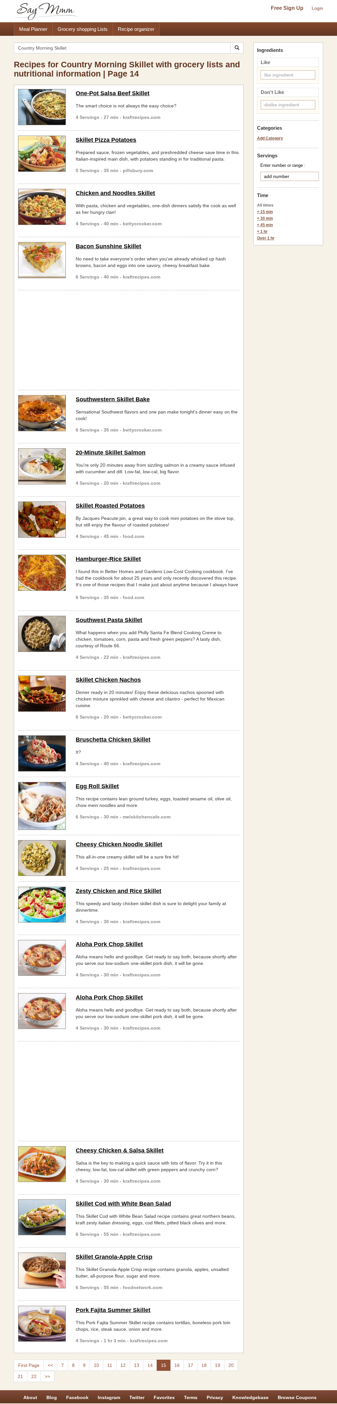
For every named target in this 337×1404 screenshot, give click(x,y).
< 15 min (265, 212)
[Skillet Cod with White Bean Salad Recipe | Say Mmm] (42, 1217)
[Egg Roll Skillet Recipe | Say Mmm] (42, 806)
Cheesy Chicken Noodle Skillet (119, 844)
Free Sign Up (287, 8)
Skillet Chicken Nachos (108, 680)
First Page (28, 1365)
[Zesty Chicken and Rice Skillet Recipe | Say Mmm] (42, 905)
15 (163, 1365)
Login (317, 8)
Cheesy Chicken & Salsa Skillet (120, 1150)
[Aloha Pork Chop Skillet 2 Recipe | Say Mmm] (42, 1011)
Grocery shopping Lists (83, 29)
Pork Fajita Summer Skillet (113, 1310)
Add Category (270, 138)
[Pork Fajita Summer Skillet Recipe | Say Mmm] (42, 1324)
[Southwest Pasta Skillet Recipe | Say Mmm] (42, 634)
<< (50, 1365)
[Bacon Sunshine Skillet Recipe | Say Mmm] (42, 260)
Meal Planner (33, 29)
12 (123, 1365)
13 (136, 1365)
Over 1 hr (265, 238)
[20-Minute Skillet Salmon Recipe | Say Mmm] (42, 466)
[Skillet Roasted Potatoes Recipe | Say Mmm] (42, 519)
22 (34, 1376)
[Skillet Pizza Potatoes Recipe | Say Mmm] (42, 154)
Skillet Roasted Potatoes (110, 505)
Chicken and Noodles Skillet (115, 193)
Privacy (215, 1397)
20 (231, 1365)
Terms (190, 1397)
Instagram (109, 1397)
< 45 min (265, 225)
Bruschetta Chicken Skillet (113, 739)
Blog (51, 1397)
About (30, 1397)
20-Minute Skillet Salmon (110, 452)
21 (20, 1376)
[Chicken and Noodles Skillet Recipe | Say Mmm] (42, 207)
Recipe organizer (136, 29)
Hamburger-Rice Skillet (108, 559)
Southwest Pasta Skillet (109, 620)
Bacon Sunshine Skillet (108, 246)
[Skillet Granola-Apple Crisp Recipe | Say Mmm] (42, 1271)
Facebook (77, 1397)
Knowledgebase (250, 1397)
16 (177, 1365)
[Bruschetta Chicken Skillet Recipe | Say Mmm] (42, 753)
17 (190, 1365)
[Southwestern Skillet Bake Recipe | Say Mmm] (42, 413)
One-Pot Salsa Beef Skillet (112, 93)
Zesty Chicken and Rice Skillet (118, 891)
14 (150, 1365)
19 (217, 1365)
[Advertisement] (128, 339)
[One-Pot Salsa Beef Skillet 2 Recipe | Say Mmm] (42, 107)
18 (204, 1365)
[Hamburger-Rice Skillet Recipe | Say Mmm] (42, 573)
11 (109, 1365)
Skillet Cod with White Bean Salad (123, 1203)
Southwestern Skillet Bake (113, 399)
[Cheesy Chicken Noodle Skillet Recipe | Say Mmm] (42, 858)
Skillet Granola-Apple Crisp (114, 1257)
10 (96, 1365)
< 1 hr (262, 231)
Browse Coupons (297, 1397)
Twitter (136, 1397)
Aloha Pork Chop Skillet (109, 944)
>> (47, 1376)
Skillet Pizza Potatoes (106, 140)
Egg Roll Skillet (97, 786)
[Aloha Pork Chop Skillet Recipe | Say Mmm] (42, 958)
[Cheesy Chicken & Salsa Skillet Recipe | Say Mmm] (42, 1164)
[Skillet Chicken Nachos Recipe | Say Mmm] (42, 694)
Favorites (164, 1397)
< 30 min (265, 218)
